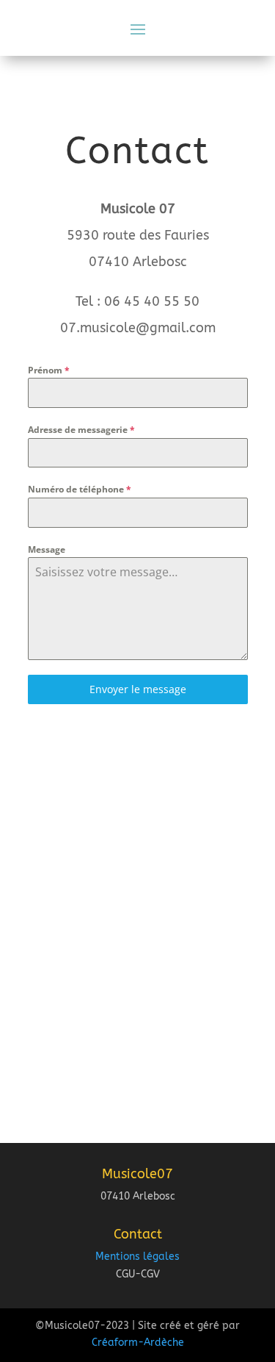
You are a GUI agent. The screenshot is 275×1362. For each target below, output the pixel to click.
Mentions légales (137, 1256)
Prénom (49, 370)
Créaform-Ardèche (138, 1342)
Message (46, 549)
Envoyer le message (137, 689)
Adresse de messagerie (81, 429)
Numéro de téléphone (79, 489)
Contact (138, 1234)
